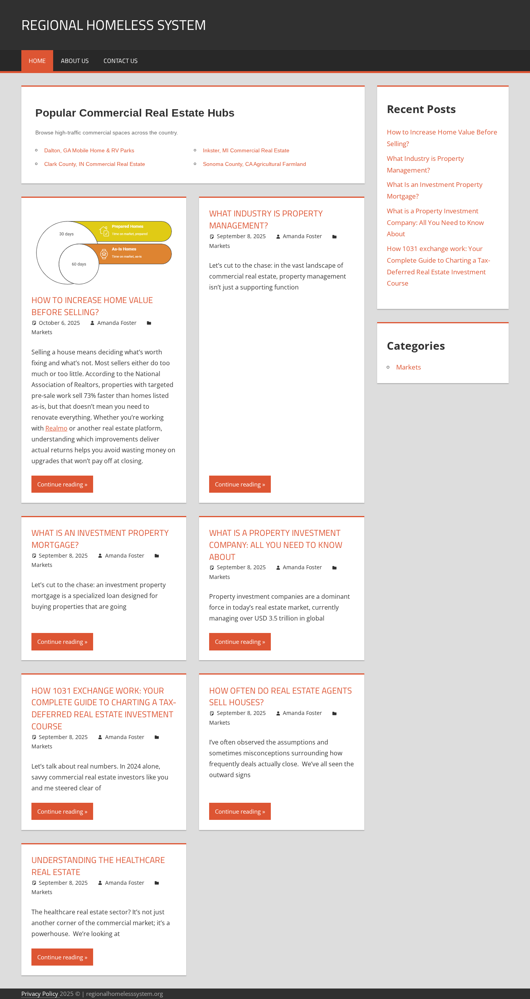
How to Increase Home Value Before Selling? (92, 306)
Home (37, 60)
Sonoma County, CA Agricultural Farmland (254, 164)
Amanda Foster (117, 322)
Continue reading (60, 484)
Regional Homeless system (113, 24)
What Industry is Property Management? (266, 219)
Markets (41, 332)
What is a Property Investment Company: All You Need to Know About (275, 544)
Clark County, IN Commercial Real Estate (94, 164)
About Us (75, 60)
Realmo (56, 428)
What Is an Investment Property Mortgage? (100, 538)
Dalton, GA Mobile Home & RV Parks (89, 150)
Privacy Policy (40, 993)
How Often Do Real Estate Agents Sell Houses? (280, 696)
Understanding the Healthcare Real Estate (98, 866)
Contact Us (121, 60)
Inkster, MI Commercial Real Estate (246, 150)
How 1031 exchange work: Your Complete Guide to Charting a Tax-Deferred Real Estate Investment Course (104, 708)
